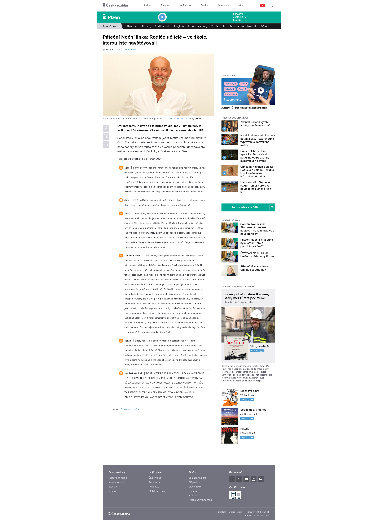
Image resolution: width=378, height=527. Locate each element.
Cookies (222, 512)
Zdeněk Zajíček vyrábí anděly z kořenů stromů (255, 123)
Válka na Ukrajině (118, 477)
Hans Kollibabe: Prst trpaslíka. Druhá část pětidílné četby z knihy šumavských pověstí (254, 156)
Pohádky (228, 89)
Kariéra (193, 491)
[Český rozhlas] (116, 5)
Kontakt (252, 26)
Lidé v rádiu (195, 486)
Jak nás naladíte (233, 26)
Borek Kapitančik (129, 409)
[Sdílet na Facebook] (106, 128)
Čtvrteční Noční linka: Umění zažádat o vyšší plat (257, 254)
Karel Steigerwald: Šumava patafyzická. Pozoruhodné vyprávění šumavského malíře (257, 140)
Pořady (146, 26)
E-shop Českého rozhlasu (239, 286)
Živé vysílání (230, 94)
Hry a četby (229, 84)
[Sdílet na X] (106, 136)
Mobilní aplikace (157, 491)
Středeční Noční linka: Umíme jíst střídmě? (254, 268)
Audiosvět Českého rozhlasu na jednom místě (244, 108)
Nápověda (194, 482)
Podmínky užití (252, 512)
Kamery (237, 20)
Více (265, 26)
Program (165, 5)
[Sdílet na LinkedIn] (106, 144)
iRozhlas (147, 5)
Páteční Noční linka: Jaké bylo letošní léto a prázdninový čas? (256, 243)
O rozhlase (223, 5)
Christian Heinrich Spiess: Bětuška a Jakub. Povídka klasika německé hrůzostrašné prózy (257, 171)
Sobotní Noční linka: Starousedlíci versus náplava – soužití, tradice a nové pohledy (257, 229)
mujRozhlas (185, 5)
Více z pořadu (231, 220)
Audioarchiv (239, 17)
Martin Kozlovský (178, 118)
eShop (112, 491)
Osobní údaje (235, 512)
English (265, 512)
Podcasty (154, 486)
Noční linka (129, 49)
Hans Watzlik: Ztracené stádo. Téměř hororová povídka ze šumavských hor (255, 187)
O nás (215, 26)
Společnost (110, 26)
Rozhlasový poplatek (200, 500)
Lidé (191, 26)
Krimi (243, 84)
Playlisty (179, 26)
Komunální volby (118, 482)
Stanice (204, 5)
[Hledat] (271, 5)
